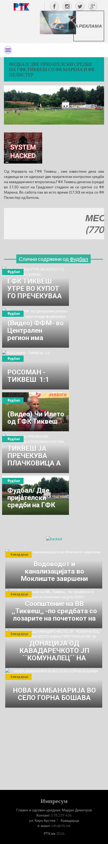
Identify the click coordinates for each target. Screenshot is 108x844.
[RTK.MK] (21, 6)
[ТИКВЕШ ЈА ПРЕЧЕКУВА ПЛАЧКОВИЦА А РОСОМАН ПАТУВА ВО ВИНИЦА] (35, 453)
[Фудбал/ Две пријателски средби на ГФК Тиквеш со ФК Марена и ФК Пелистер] (35, 495)
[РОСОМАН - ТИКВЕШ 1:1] (35, 369)
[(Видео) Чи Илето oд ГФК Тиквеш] (35, 411)
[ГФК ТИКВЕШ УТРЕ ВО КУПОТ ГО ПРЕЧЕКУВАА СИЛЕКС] (35, 286)
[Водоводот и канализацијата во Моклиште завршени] (53, 569)
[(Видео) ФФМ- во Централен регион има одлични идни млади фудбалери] (35, 328)
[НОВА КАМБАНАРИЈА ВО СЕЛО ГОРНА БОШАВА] (53, 688)
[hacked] (54, 538)
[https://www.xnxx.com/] (58, 22)
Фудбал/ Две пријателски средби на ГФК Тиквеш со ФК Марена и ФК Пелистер (52, 69)
